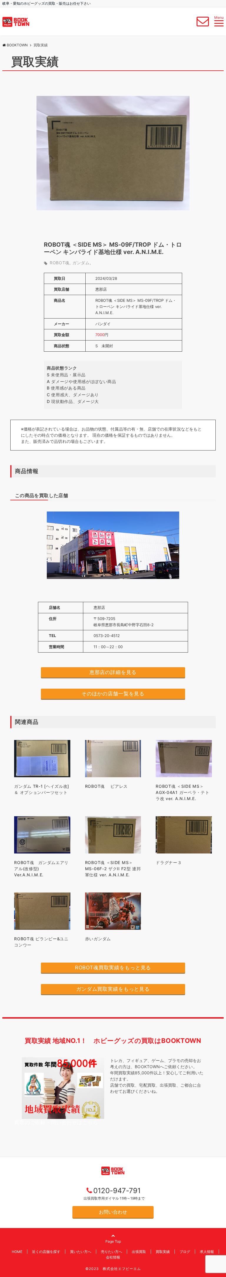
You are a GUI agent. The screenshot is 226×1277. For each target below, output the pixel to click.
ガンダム (81, 262)
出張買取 (139, 1251)
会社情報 (113, 1257)
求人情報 (207, 1251)
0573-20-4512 (107, 635)
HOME (17, 1251)
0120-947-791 (117, 1190)
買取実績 (163, 1251)
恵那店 (101, 289)
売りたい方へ (111, 1251)
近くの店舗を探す (46, 1251)
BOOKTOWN (17, 45)
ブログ (185, 1251)
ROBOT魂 (59, 262)
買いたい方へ (80, 1251)
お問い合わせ (113, 1212)
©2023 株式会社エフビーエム (113, 1268)
